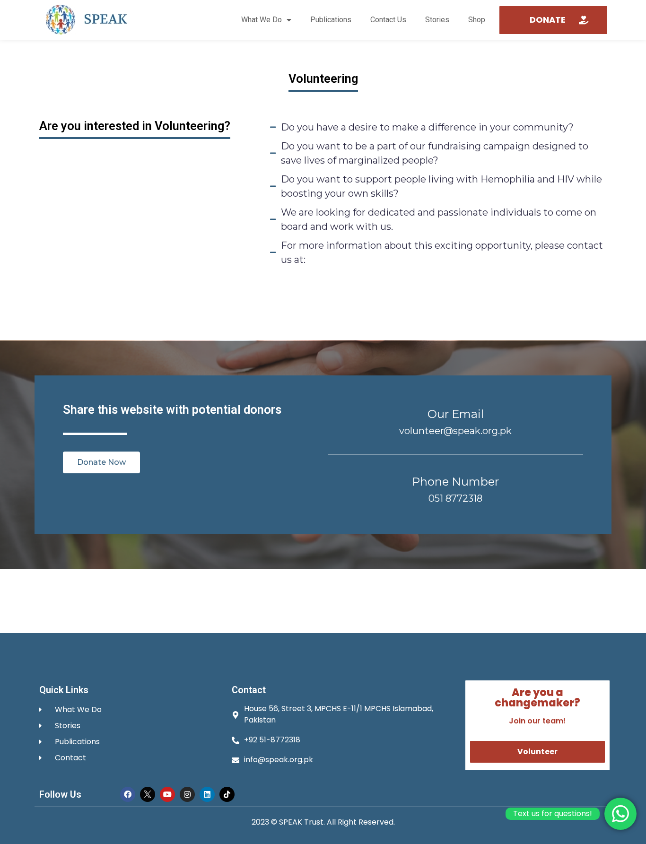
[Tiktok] (227, 794)
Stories (437, 19)
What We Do (261, 19)
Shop (476, 19)
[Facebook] (127, 794)
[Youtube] (167, 794)
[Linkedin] (207, 794)
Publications (330, 19)
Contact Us (388, 19)
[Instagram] (187, 794)
